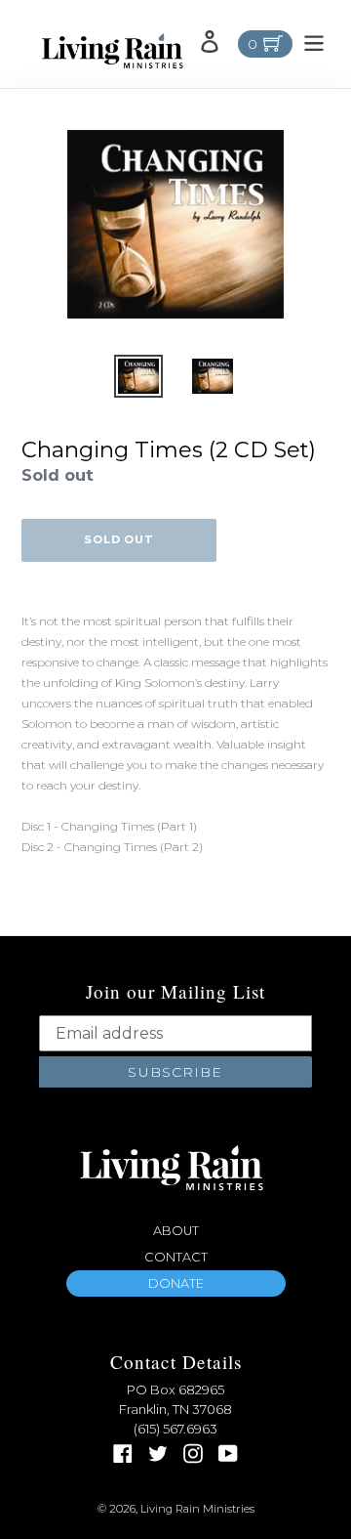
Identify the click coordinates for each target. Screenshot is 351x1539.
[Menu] (313, 42)
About (176, 1230)
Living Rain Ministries (197, 1509)
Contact (176, 1257)
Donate (176, 1283)
